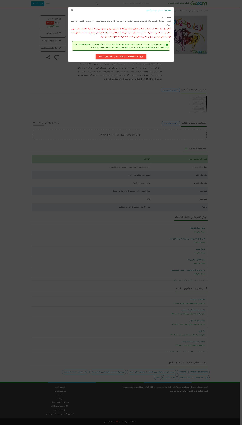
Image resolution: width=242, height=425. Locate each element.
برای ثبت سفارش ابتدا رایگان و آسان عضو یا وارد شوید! (121, 56)
